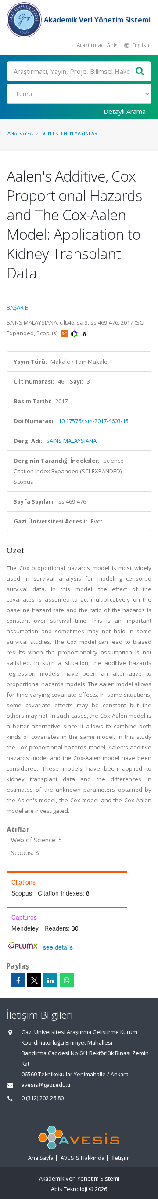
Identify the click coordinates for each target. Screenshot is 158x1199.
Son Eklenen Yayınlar (69, 133)
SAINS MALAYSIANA (71, 441)
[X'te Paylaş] (34, 980)
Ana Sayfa (20, 133)
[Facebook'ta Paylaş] (18, 980)
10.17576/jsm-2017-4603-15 (93, 421)
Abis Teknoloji (69, 1189)
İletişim (120, 1158)
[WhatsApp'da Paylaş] (67, 980)
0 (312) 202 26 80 (43, 1098)
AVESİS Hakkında (82, 1158)
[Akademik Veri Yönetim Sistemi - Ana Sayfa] (25, 20)
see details (58, 947)
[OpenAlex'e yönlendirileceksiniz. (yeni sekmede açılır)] (84, 333)
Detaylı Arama (125, 111)
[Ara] (140, 71)
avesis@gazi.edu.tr (46, 1085)
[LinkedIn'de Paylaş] (50, 980)
